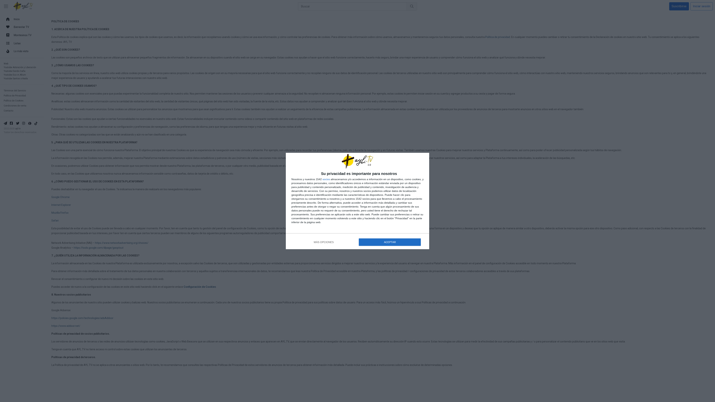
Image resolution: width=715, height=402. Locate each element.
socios (326, 179)
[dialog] (357, 201)
